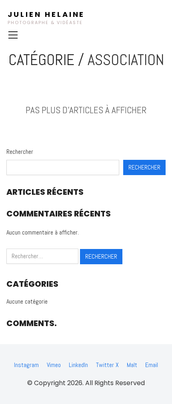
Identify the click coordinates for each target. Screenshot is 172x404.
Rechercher (19, 151)
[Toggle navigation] (13, 35)
